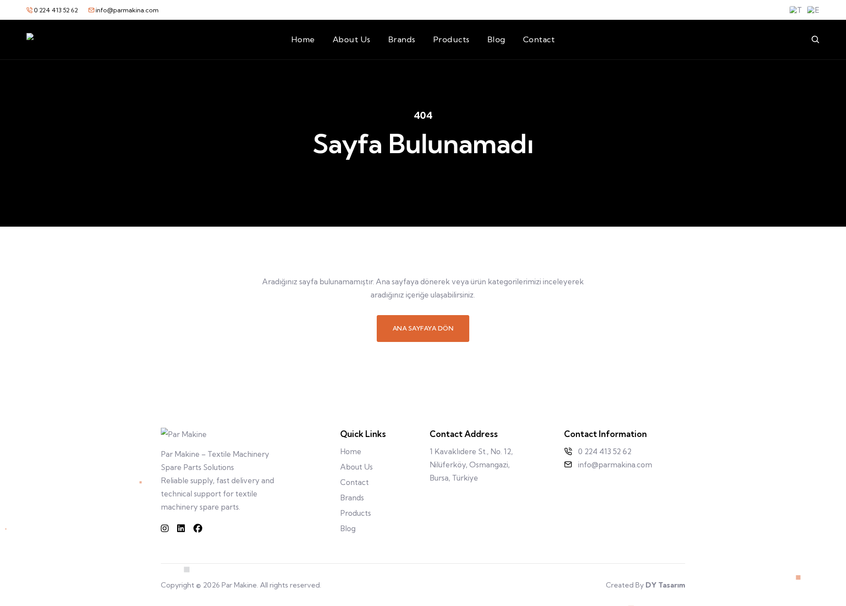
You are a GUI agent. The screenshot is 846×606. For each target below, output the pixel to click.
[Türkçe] (796, 10)
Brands (402, 39)
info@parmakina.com (126, 10)
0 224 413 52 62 (56, 10)
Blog (496, 39)
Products (451, 39)
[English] (813, 10)
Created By (645, 584)
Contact (539, 39)
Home (303, 39)
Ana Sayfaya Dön (423, 328)
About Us (352, 39)
